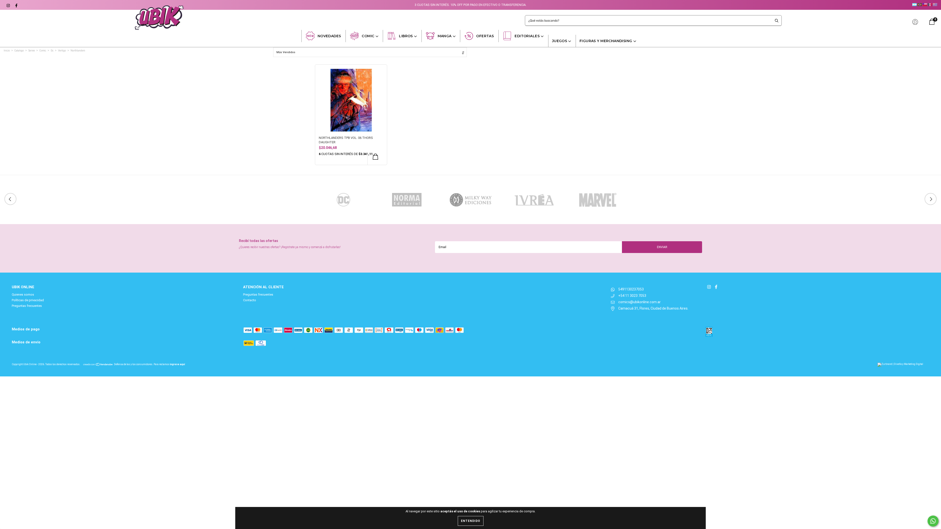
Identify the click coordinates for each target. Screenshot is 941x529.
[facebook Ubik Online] (15, 5)
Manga (445, 36)
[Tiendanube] (98, 364)
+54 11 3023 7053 (632, 296)
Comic (368, 36)
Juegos (559, 41)
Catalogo (19, 50)
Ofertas (485, 36)
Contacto (249, 300)
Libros (406, 36)
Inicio (7, 50)
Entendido (470, 521)
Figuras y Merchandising (606, 41)
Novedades (329, 36)
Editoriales (527, 36)
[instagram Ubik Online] (8, 5)
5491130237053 (631, 289)
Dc (52, 50)
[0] (932, 23)
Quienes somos (23, 294)
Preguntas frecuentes (27, 306)
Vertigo (62, 50)
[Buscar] (776, 20)
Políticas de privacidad (28, 300)
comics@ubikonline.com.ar (639, 302)
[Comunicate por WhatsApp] (933, 521)
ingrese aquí (177, 364)
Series (31, 50)
